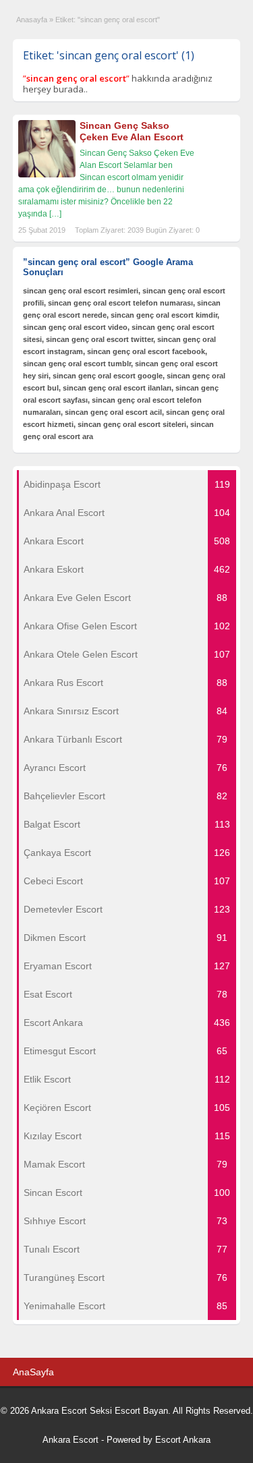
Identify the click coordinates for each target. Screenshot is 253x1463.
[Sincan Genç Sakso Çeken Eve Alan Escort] (47, 174)
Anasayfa (31, 20)
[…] (55, 214)
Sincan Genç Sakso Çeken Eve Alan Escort (132, 131)
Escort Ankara (182, 1440)
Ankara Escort (71, 1440)
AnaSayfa (33, 1372)
